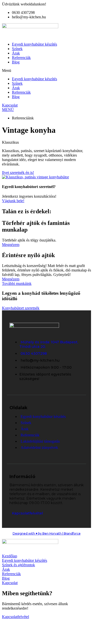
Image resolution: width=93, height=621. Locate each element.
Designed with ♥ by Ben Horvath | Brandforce (47, 533)
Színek (17, 49)
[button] (46, 70)
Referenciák (21, 57)
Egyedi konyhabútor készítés (34, 44)
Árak (16, 53)
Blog (16, 62)
